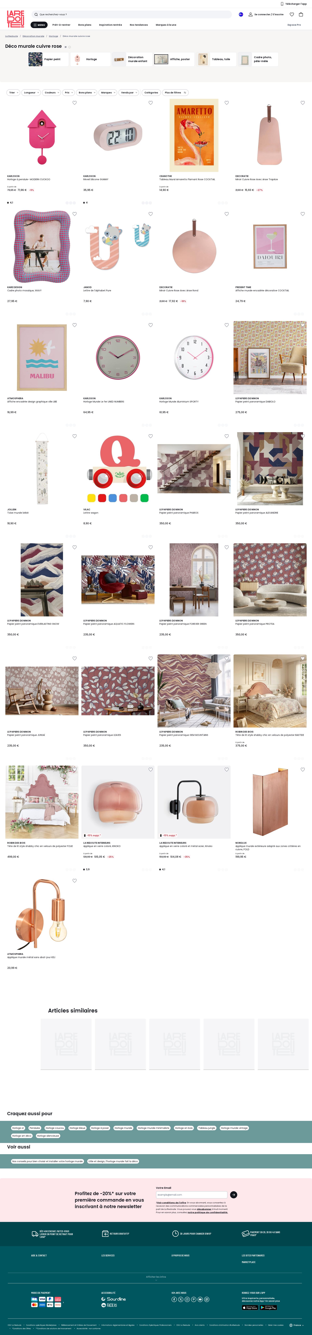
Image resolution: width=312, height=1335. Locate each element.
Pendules (35, 1128)
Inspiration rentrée (110, 24)
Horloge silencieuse (48, 1135)
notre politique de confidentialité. (208, 1212)
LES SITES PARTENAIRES (253, 1255)
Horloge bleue (77, 1128)
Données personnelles (254, 1325)
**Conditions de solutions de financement (54, 1328)
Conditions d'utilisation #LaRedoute (224, 1325)
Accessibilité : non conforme (88, 1328)
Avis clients (200, 1325)
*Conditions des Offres (21, 1328)
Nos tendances (139, 24)
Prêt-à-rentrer (61, 24)
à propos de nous (180, 1255)
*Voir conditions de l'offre (171, 1202)
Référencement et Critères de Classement (79, 1325)
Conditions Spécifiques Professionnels (155, 1325)
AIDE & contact (39, 1255)
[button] (301, 14)
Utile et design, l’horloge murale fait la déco (113, 1161)
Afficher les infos (156, 1276)
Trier (12, 92)
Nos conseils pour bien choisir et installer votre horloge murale (47, 1161)
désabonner (204, 1209)
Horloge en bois (184, 1128)
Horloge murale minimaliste (153, 1128)
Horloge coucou (55, 1128)
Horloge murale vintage (234, 1128)
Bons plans (84, 24)
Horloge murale (123, 1128)
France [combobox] (297, 1325)
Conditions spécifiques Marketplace (41, 1325)
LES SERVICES (107, 1255)
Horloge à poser (100, 1128)
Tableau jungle (206, 1128)
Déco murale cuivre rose (76, 36)
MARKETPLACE (248, 1262)
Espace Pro (294, 24)
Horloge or (18, 1128)
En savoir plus (273, 1301)
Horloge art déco (21, 1135)
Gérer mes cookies (276, 1325)
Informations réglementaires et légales (118, 1325)
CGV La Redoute (14, 1325)
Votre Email (163, 1188)
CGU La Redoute (183, 1325)
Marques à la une (166, 24)
